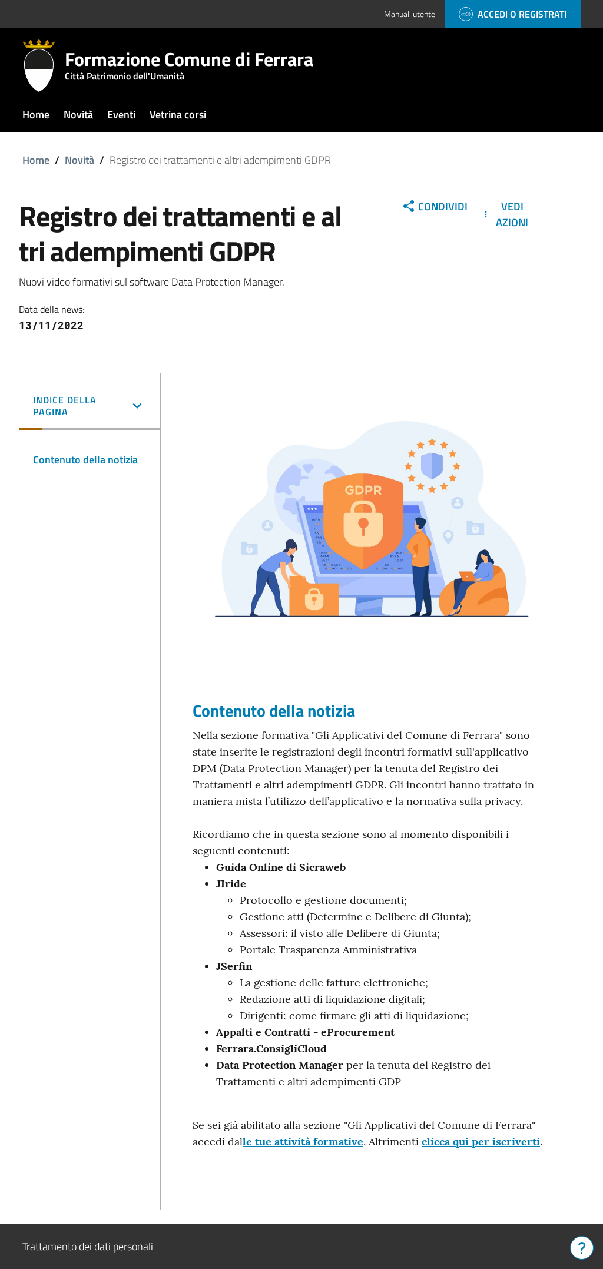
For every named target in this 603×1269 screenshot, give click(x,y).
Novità (79, 160)
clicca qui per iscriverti (481, 1141)
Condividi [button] (443, 206)
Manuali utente (409, 14)
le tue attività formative (303, 1141)
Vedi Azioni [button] (512, 214)
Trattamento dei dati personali (87, 1246)
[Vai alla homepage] (43, 65)
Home (35, 160)
